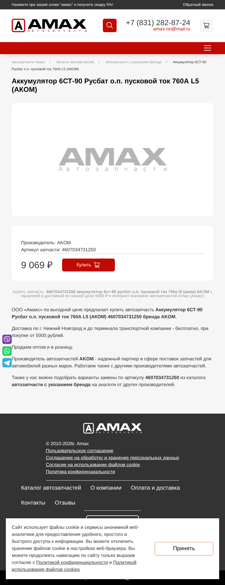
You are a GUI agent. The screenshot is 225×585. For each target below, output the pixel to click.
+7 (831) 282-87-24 (158, 23)
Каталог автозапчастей (51, 488)
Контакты (33, 503)
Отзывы (65, 503)
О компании (106, 488)
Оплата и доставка (155, 488)
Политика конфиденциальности (80, 471)
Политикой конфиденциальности (72, 562)
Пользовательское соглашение (79, 450)
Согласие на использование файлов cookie (93, 464)
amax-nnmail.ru (171, 29)
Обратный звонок (198, 4)
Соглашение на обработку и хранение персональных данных (112, 457)
